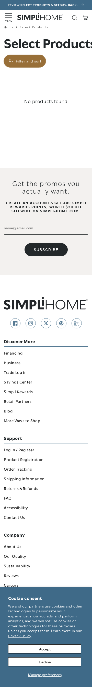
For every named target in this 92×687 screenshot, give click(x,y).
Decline (45, 661)
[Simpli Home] (40, 16)
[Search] (75, 17)
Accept (45, 648)
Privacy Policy (19, 635)
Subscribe (46, 250)
